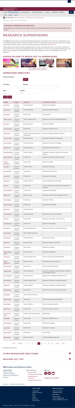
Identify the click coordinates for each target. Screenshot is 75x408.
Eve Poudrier (7, 114)
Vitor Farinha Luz (8, 266)
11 (52, 343)
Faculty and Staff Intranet (34, 380)
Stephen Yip (6, 285)
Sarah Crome (7, 109)
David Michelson (8, 280)
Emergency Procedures (8, 405)
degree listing (13, 50)
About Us (16, 15)
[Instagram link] (45, 373)
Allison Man (6, 242)
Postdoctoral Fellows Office (35, 374)
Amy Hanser (7, 327)
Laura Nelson (7, 247)
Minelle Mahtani (7, 290)
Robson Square (56, 396)
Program (25, 84)
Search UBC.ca (36, 400)
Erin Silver (6, 218)
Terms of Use (17, 405)
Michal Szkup (7, 308)
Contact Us (5, 377)
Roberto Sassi (7, 237)
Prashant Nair (7, 228)
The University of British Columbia (6, 3)
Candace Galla (7, 271)
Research (22, 384)
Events (34, 395)
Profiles (17, 384)
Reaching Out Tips (39, 17)
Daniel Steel (6, 181)
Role (4, 90)
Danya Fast (6, 105)
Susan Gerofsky (8, 143)
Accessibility (32, 405)
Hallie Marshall (7, 171)
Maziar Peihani (7, 233)
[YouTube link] (53, 373)
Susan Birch (7, 176)
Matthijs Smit (7, 195)
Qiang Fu (6, 185)
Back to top (6, 384)
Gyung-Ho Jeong (8, 128)
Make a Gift (35, 399)
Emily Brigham (7, 304)
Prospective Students (13, 12)
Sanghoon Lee (7, 133)
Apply (71, 12)
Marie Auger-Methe (8, 152)
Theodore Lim (7, 256)
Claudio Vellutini (7, 332)
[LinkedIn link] (49, 373)
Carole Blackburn (8, 190)
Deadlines (61, 12)
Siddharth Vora (7, 147)
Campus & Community (37, 12)
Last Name (6, 84)
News (33, 394)
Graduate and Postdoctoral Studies (37, 367)
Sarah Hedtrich (7, 337)
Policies (10, 15)
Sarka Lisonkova (8, 138)
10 (49, 343)
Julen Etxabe (7, 294)
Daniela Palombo (8, 223)
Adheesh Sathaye (8, 204)
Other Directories (29, 17)
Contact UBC (35, 391)
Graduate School (6, 20)
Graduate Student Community (32, 377)
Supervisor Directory (19, 17)
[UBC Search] (69, 1)
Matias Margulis (7, 299)
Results (22, 90)
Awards (47, 12)
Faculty (27, 102)
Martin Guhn (7, 209)
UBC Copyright (25, 405)
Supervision (55, 12)
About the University (37, 392)
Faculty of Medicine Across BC (60, 399)
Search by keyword (8, 77)
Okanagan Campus (57, 392)
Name (6, 102)
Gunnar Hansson (8, 323)
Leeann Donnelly (8, 275)
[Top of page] (4, 17)
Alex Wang (6, 166)
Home (5, 12)
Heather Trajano (7, 119)
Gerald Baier (7, 318)
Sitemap (13, 384)
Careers (34, 397)
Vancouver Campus (57, 391)
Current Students (25, 12)
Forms (5, 15)
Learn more (51, 44)
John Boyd (6, 124)
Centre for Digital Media (58, 398)
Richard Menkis (7, 199)
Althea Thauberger (8, 157)
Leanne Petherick (8, 214)
